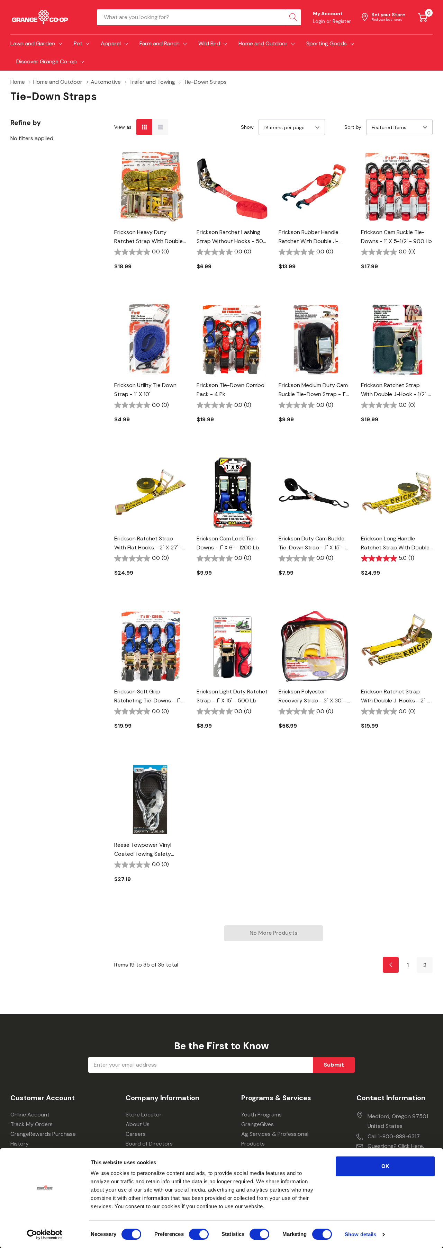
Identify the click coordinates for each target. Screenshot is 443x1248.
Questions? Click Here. (396, 1146)
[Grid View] (144, 127)
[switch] (199, 1234)
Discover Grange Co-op (46, 61)
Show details (360, 1234)
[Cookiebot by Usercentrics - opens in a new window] (45, 1234)
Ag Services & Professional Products (274, 1138)
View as (123, 127)
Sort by (352, 127)
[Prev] (391, 965)
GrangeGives (257, 1124)
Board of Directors (149, 1143)
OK (385, 1166)
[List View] (160, 127)
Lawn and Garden (32, 43)
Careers (136, 1134)
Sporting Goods (326, 43)
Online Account (29, 1114)
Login (319, 21)
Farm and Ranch (159, 43)
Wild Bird (209, 43)
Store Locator (144, 1114)
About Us (138, 1124)
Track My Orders (31, 1124)
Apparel (111, 43)
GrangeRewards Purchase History (43, 1138)
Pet (78, 43)
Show (247, 127)
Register (342, 21)
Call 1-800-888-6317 (394, 1136)
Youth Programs (261, 1114)
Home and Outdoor (263, 43)
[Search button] (293, 17)
